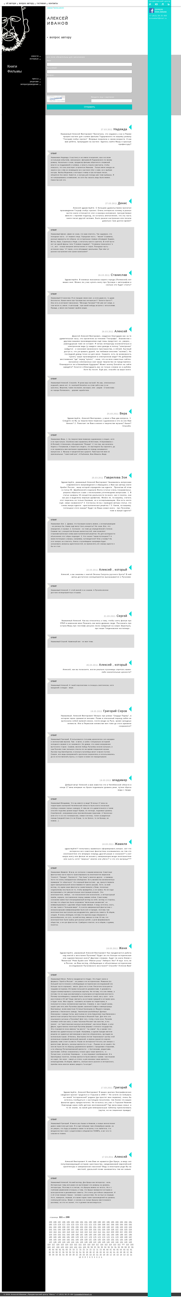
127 (53, 1244)
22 (94, 1254)
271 (90, 1224)
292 (81, 1222)
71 (97, 1249)
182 (64, 1237)
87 (129, 1247)
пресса (35, 79)
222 (55, 1232)
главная (50, 8)
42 (111, 1252)
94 (105, 1247)
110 (127, 1244)
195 (90, 1234)
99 (88, 1247)
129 (130, 1242)
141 (77, 1242)
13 (124, 1254)
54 (70, 1252)
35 (50, 1254)
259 (59, 1227)
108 (49, 1247)
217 (77, 1232)
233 (90, 1229)
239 (64, 1229)
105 (62, 1247)
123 (71, 1244)
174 (99, 1237)
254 (81, 1227)
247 (112, 1227)
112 (119, 1244)
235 (81, 1229)
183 (59, 1237)
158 (86, 1239)
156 (95, 1239)
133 (112, 1242)
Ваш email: (52, 68)
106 (58, 1247)
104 (66, 1247)
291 (86, 1222)
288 (99, 1222)
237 (72, 1229)
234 (86, 1229)
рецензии (34, 81)
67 (111, 1249)
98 (92, 1247)
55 (67, 1252)
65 (118, 1249)
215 (86, 1232)
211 (103, 1232)
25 (84, 1254)
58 (57, 1252)
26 (80, 1254)
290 (90, 1222)
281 (130, 1222)
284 (117, 1222)
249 (103, 1227)
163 (64, 1239)
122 (75, 1244)
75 (84, 1249)
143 (68, 1242)
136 (99, 1242)
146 (55, 1242)
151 (117, 1239)
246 (117, 1227)
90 (119, 1247)
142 (72, 1242)
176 (90, 1237)
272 (86, 1224)
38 (124, 1252)
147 (50, 1242)
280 (50, 1224)
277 (64, 1224)
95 (102, 1247)
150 (121, 1239)
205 (130, 1232)
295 (68, 1222)
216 (81, 1232)
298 (55, 1222)
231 (99, 1229)
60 (50, 1252)
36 (131, 1252)
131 (121, 1242)
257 (68, 1227)
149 (126, 1239)
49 (87, 1252)
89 (122, 1247)
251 (95, 1227)
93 (109, 1247)
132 (117, 1242)
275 (72, 1224)
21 (97, 1254)
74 (87, 1249)
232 (95, 1229)
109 (132, 1244)
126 (58, 1244)
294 (72, 1222)
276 (68, 1224)
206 (126, 1232)
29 (70, 1254)
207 (121, 1232)
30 (67, 1254)
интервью (34, 59)
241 (55, 1229)
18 (108, 1254)
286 (108, 1222)
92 (112, 1247)
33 (57, 1254)
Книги (12, 66)
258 (64, 1227)
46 (97, 1252)
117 (97, 1244)
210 (108, 1232)
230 (103, 1229)
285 (112, 1222)
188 (121, 1234)
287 (103, 1222)
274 (77, 1224)
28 (74, 1254)
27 (77, 1254)
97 (95, 1247)
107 (53, 1247)
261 (50, 1227)
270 (95, 1224)
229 (108, 1229)
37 (128, 1252)
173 (103, 1237)
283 (121, 1222)
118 (93, 1244)
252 (90, 1227)
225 (126, 1229)
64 (121, 1249)
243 (130, 1227)
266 (112, 1224)
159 (81, 1239)
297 (59, 1222)
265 (117, 1224)
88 (126, 1247)
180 (72, 1237)
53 (74, 1252)
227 (117, 1229)
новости (35, 56)
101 (80, 1247)
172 (108, 1237)
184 (55, 1237)
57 (60, 1252)
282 (126, 1222)
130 (126, 1242)
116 (101, 1244)
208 (117, 1232)
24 (87, 1254)
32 (60, 1254)
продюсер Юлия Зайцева (161, 10)
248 (108, 1227)
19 (104, 1254)
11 (131, 1254)
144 (64, 1242)
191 (108, 1234)
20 (101, 1254)
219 (68, 1232)
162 (68, 1239)
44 (104, 1252)
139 (86, 1242)
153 (108, 1239)
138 (90, 1242)
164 (59, 1239)
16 (114, 1254)
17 (111, 1254)
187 (126, 1234)
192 (103, 1234)
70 (101, 1249)
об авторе (11, 3)
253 (86, 1227)
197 (81, 1234)
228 (112, 1229)
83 (57, 1249)
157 (90, 1239)
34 (53, 1254)
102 (75, 1247)
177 (86, 1237)
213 (95, 1232)
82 (60, 1249)
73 (91, 1249)
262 (130, 1224)
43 (107, 1252)
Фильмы (14, 71)
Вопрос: (51, 75)
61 (131, 1249)
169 (121, 1237)
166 (50, 1239)
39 (121, 1252)
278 (59, 1224)
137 (95, 1242)
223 (50, 1232)
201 (64, 1234)
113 (114, 1244)
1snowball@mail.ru (158, 18)
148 (130, 1239)
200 (68, 1234)
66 (114, 1249)
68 (107, 1249)
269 (99, 1224)
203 (55, 1234)
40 (118, 1252)
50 (84, 1252)
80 (67, 1249)
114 (110, 1244)
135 (103, 1242)
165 (55, 1239)
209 (112, 1232)
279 (55, 1224)
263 (126, 1224)
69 (104, 1249)
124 (66, 1244)
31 (63, 1254)
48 (91, 1252)
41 (114, 1252)
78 (74, 1249)
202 (59, 1234)
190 (112, 1234)
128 (49, 1244)
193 (99, 1234)
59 (53, 1252)
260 (55, 1227)
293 (77, 1222)
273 (81, 1224)
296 (64, 1222)
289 (95, 1222)
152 (112, 1239)
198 (77, 1234)
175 (95, 1237)
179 (77, 1237)
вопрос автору (26, 3)
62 (128, 1249)
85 (50, 1249)
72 (94, 1249)
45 (101, 1252)
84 (53, 1249)
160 (77, 1239)
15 (118, 1254)
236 (77, 1229)
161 (72, 1239)
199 (72, 1234)
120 (84, 1244)
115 (106, 1244)
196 (86, 1234)
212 (99, 1232)
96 (99, 1247)
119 (88, 1244)
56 (63, 1252)
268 (103, 1224)
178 (81, 1237)
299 (50, 1222)
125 (62, 1244)
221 (59, 1232)
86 (132, 1247)
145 (59, 1242)
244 (126, 1227)
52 (77, 1252)
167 (130, 1237)
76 (80, 1249)
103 (71, 1247)
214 (90, 1232)
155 (99, 1239)
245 (121, 1227)
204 (50, 1234)
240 (59, 1229)
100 (84, 1247)
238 (68, 1229)
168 (126, 1237)
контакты (53, 3)
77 (77, 1249)
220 (64, 1232)
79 (70, 1249)
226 (121, 1229)
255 (77, 1227)
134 (108, 1242)
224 (130, 1229)
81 (63, 1249)
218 (72, 1232)
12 (128, 1254)
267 (108, 1224)
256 (72, 1227)
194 (95, 1234)
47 (94, 1252)
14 (121, 1254)
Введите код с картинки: (103, 97)
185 (50, 1237)
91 (116, 1247)
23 (91, 1254)
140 (81, 1242)
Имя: (49, 61)
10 (80, 1257)
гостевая (41, 3)
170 (117, 1237)
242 (50, 1229)
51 (80, 1252)
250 (99, 1227)
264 (121, 1224)
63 (124, 1249)
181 (68, 1237)
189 (117, 1234)
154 (103, 1239)
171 (112, 1237)
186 (130, 1234)
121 (80, 1244)
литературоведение (29, 84)
